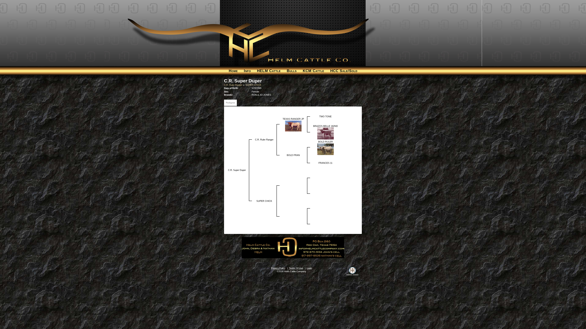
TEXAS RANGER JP (293, 119)
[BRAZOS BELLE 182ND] (325, 133)
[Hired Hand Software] (352, 271)
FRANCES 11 (325, 163)
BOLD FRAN (293, 155)
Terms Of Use (296, 268)
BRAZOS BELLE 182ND (325, 126)
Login (309, 268)
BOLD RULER (325, 141)
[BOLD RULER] (325, 149)
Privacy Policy (278, 268)
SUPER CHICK (253, 85)
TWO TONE (325, 116)
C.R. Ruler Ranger (233, 85)
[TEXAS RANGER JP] (293, 125)
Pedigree (230, 102)
